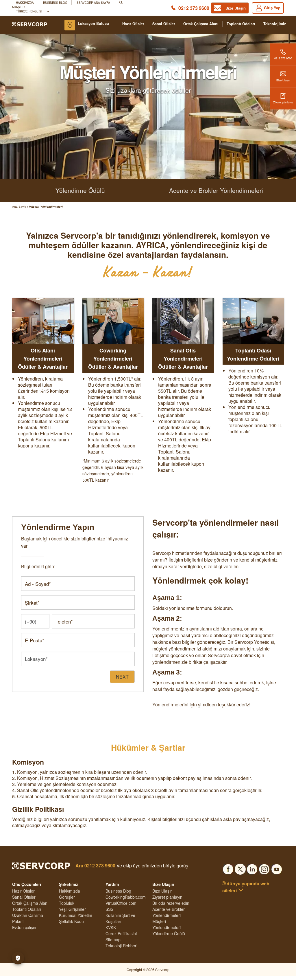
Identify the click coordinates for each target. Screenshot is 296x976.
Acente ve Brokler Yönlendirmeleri (216, 190)
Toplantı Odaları (241, 24)
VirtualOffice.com (121, 903)
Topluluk (66, 903)
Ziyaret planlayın (283, 102)
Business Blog (55, 2)
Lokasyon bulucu (93, 23)
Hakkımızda (25, 2)
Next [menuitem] (122, 676)
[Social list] (228, 867)
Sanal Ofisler (163, 24)
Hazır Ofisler (133, 24)
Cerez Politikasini (121, 933)
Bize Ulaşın (283, 80)
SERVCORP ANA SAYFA (93, 2)
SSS (109, 909)
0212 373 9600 (193, 8)
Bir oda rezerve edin (170, 903)
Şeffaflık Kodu (71, 921)
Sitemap (113, 939)
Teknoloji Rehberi (121, 945)
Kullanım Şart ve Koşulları (120, 918)
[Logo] (29, 24)
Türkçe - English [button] (30, 11)
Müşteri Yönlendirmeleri (166, 924)
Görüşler (67, 897)
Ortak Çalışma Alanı (201, 24)
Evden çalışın (24, 927)
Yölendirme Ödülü (80, 190)
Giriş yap (272, 7)
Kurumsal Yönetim (75, 915)
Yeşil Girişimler (72, 909)
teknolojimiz (274, 24)
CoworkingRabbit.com (126, 897)
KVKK (111, 927)
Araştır (18, 7)
